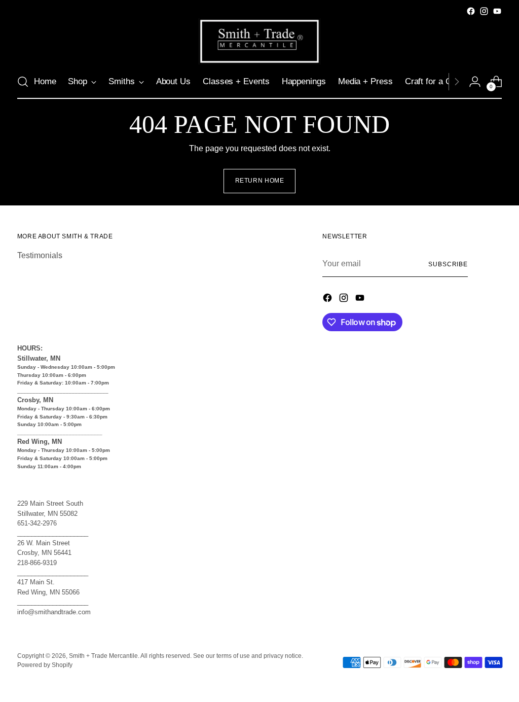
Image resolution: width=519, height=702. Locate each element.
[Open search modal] (23, 82)
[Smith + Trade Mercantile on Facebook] (470, 11)
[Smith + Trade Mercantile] (259, 41)
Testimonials (39, 255)
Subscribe (448, 264)
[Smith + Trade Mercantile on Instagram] (484, 11)
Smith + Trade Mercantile (103, 655)
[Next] (456, 81)
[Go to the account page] (475, 82)
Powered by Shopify (44, 665)
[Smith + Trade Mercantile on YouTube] (497, 11)
